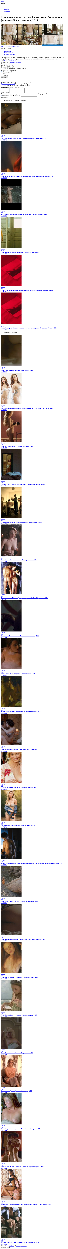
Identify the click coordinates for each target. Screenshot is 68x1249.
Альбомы (7, 11)
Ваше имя (4, 87)
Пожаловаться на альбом (8, 70)
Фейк (4, 74)
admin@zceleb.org (21, 1246)
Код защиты (17, 95)
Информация (8, 51)
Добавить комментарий (8, 84)
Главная (6, 9)
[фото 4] (11, 45)
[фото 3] (52, 34)
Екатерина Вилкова (15, 62)
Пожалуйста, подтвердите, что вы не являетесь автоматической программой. (24, 94)
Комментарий (5, 92)
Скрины (9, 60)
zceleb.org (11, 1246)
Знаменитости (8, 13)
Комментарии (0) (9, 54)
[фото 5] (32, 45)
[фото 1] (11, 34)
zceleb (2, 1)
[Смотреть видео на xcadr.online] (52, 45)
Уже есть (5, 75)
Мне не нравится (14, 46)
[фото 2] (32, 34)
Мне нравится (5, 46)
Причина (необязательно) (8, 82)
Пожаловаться (8, 52)
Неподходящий (7, 72)
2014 (5, 60)
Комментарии (19, 84)
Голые (13, 60)
